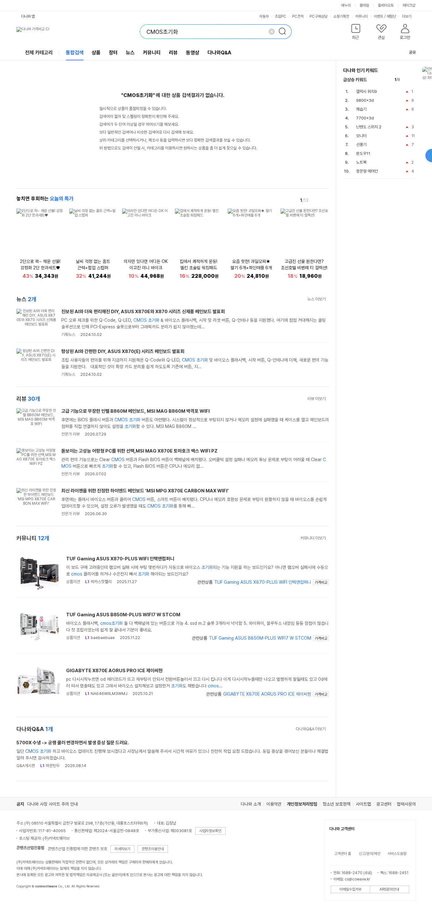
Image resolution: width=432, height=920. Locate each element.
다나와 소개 (251, 804)
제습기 (361, 109)
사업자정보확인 (210, 831)
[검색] (284, 32)
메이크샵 (409, 5)
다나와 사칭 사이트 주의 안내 (52, 804)
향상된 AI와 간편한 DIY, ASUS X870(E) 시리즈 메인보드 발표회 (122, 351)
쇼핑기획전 (341, 16)
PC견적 (298, 16)
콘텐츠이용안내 (153, 849)
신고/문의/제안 (369, 853)
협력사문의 (406, 804)
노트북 (361, 162)
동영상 (192, 53)
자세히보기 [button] (122, 849)
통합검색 (74, 53)
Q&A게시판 (25, 765)
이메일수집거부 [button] (350, 889)
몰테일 (364, 5)
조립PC (280, 16)
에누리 (346, 5)
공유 (412, 52)
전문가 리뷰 (70, 434)
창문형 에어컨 (367, 171)
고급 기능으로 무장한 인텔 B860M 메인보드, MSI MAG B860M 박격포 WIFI (135, 411)
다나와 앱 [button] (28, 16)
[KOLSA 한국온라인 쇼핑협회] (27, 900)
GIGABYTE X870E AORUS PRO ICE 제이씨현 (114, 670)
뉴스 (130, 53)
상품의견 (73, 581)
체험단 (391, 16)
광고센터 (384, 804)
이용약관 (273, 804)
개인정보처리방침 (302, 804)
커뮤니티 (361, 16)
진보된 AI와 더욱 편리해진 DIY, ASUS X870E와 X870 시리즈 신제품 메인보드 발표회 (143, 311)
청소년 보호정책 (336, 804)
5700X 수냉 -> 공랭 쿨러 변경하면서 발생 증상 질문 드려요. (72, 743)
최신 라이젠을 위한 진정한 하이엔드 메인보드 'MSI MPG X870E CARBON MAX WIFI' (145, 491)
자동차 (264, 16)
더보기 (407, 16)
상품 (96, 53)
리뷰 (173, 53)
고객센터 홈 (342, 853)
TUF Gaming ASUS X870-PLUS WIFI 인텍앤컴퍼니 (120, 559)
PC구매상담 (318, 16)
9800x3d (365, 100)
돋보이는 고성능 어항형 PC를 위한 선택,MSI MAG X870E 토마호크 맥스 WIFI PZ (139, 451)
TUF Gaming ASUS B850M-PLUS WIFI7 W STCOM (123, 615)
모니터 (361, 135)
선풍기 (361, 144)
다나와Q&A (219, 53)
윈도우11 (363, 153)
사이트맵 (363, 804)
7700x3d (365, 118)
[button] (356, 33)
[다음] (324, 200)
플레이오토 (386, 5)
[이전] (315, 200)
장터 (113, 53)
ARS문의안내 (389, 889)
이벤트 (378, 16)
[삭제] (271, 31)
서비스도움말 (396, 853)
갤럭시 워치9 (366, 91)
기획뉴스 (68, 334)
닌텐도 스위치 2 (368, 127)
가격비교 (321, 582)
